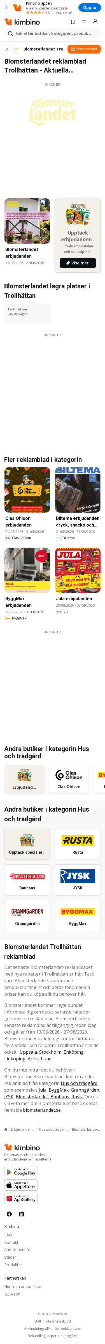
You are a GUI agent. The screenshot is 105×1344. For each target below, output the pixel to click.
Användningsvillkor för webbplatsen (52, 1328)
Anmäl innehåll (17, 1249)
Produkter (13, 1264)
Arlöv (33, 1059)
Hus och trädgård (79, 1083)
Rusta (77, 1097)
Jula (42, 1090)
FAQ (8, 1234)
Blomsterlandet (32, 1097)
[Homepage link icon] (5, 1129)
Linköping (14, 1059)
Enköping (74, 1052)
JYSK (8, 1097)
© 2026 (52, 1314)
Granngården (85, 1090)
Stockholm (50, 1052)
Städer (10, 1257)
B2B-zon (12, 1294)
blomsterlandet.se (42, 1110)
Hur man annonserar (23, 1286)
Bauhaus (59, 1097)
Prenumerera (86, 49)
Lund (46, 1059)
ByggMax (59, 1090)
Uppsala (28, 1052)
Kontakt (11, 1242)
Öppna (89, 7)
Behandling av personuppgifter (52, 1336)
